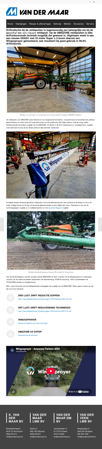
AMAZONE (63, 32)
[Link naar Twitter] (94, 2)
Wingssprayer (14, 41)
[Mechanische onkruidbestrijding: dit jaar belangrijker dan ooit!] (100, 224)
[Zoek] (93, 32)
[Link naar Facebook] (90, 2)
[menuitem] (10, 23)
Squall (50, 208)
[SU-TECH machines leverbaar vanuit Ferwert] (2, 224)
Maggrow (58, 208)
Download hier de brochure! (28, 335)
